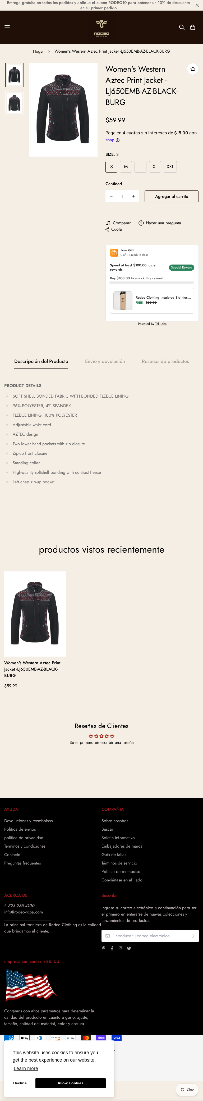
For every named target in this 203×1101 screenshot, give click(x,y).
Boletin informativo (118, 838)
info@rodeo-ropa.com (23, 912)
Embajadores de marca (122, 846)
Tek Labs (161, 323)
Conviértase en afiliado (122, 880)
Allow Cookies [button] (71, 1083)
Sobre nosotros (115, 821)
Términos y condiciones (24, 846)
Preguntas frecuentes (22, 863)
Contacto (12, 855)
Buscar (107, 829)
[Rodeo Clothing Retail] (101, 27)
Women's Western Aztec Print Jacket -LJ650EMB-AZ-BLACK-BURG (32, 669)
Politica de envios (20, 829)
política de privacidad (23, 838)
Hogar (38, 51)
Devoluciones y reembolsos (28, 821)
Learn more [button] (26, 1068)
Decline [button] (20, 1083)
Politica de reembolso (121, 871)
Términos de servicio (119, 863)
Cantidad (113, 184)
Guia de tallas (114, 855)
